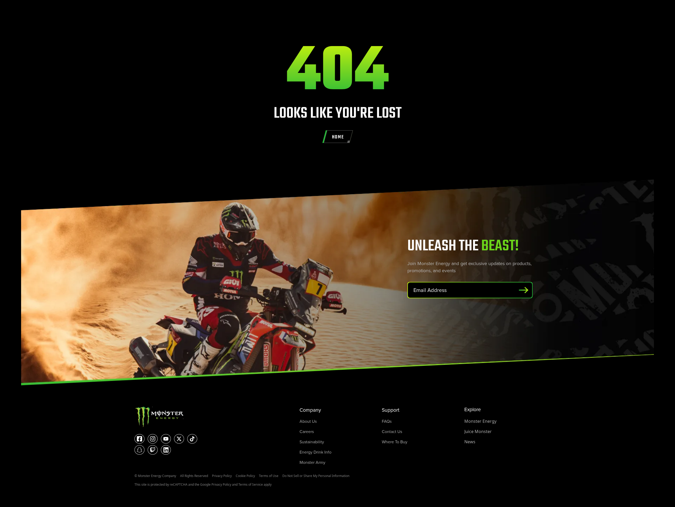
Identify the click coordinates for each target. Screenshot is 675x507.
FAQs (387, 421)
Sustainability (312, 442)
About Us (308, 421)
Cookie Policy (245, 476)
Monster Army (312, 462)
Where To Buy (394, 442)
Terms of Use (268, 476)
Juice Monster (478, 431)
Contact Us (392, 431)
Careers (307, 431)
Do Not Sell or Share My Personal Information (315, 476)
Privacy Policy (222, 476)
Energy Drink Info (315, 452)
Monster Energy (480, 421)
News (469, 442)
